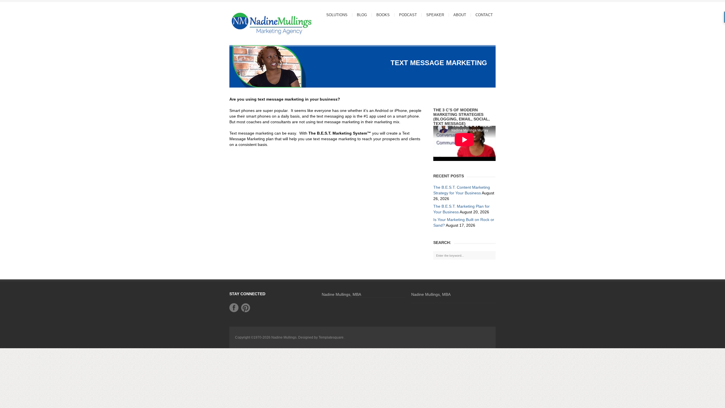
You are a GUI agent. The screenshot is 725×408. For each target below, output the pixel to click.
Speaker (435, 15)
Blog (362, 15)
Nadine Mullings (284, 337)
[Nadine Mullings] (260, 23)
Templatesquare (331, 337)
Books (383, 15)
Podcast (408, 15)
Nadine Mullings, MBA (341, 294)
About (457, 15)
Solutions (334, 15)
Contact (484, 15)
